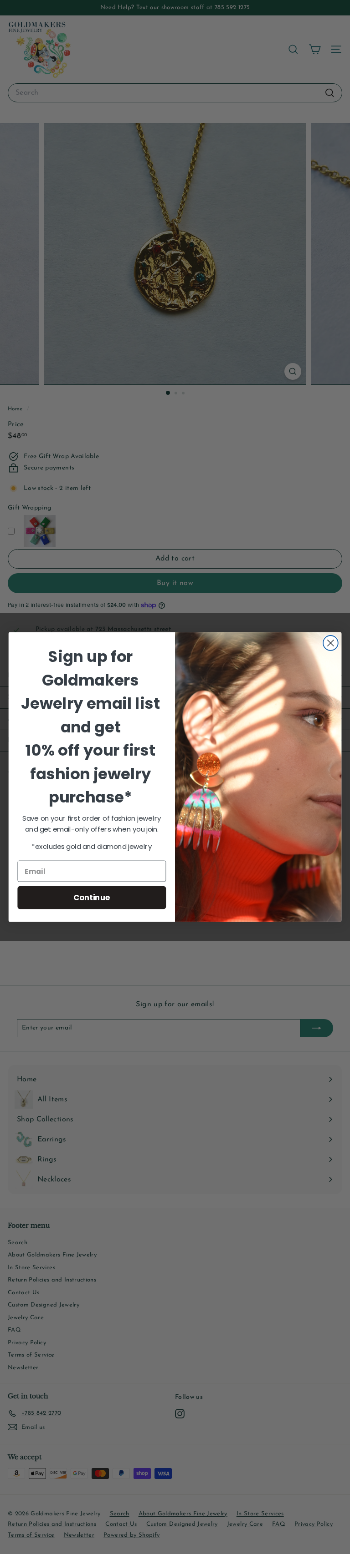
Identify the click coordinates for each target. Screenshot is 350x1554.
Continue (91, 897)
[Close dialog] (330, 643)
